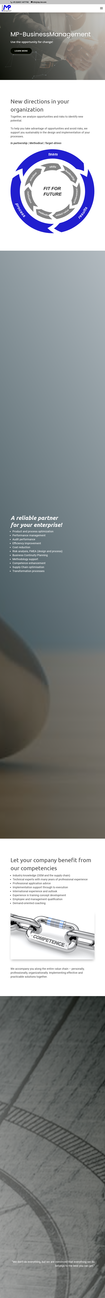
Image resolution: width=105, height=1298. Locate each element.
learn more (21, 51)
